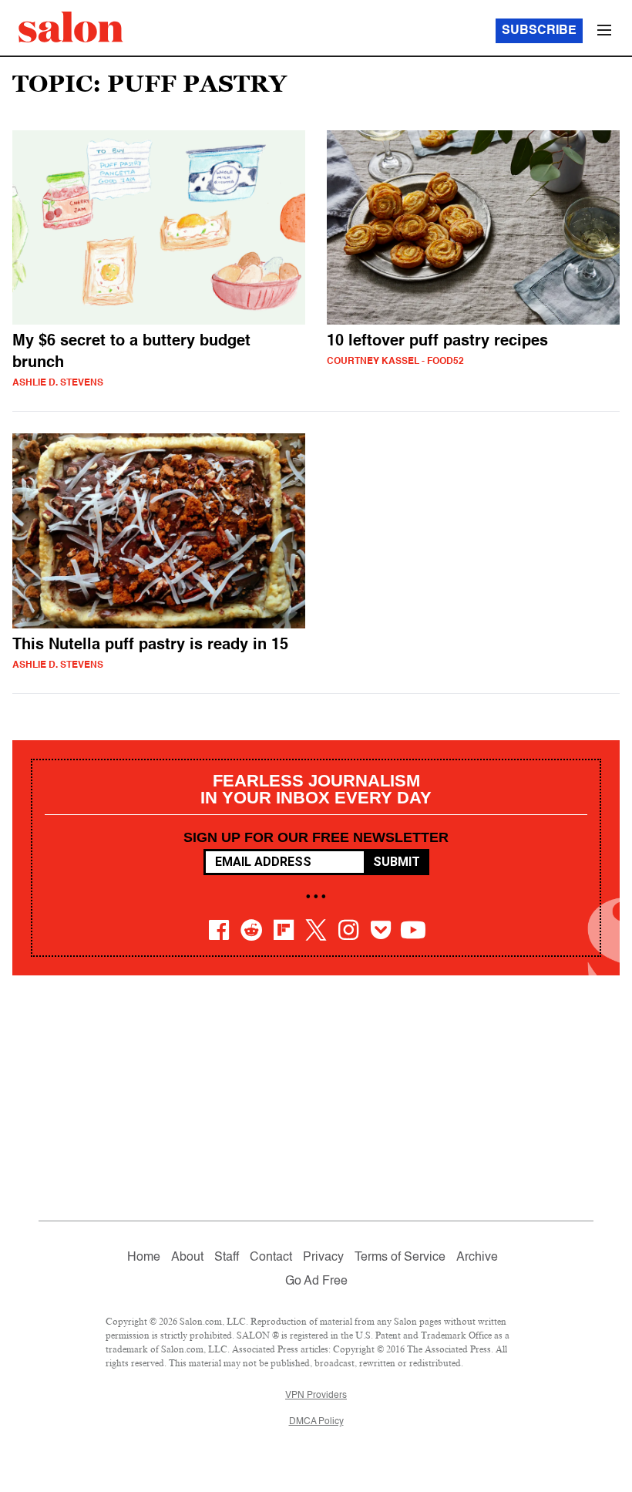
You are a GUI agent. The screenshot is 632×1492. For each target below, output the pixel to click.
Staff (226, 1257)
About (187, 1257)
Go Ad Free (316, 1281)
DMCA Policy (316, 1421)
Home (143, 1257)
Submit (396, 861)
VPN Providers (316, 1395)
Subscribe (539, 31)
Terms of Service (400, 1257)
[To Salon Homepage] (70, 27)
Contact (271, 1257)
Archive (477, 1257)
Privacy (323, 1257)
